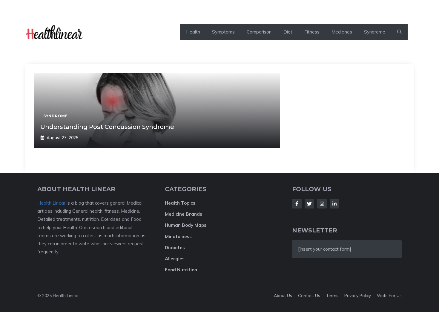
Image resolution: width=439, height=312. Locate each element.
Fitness (312, 32)
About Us (283, 295)
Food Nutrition (181, 270)
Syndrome (374, 32)
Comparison (259, 32)
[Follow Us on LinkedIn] (334, 203)
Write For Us (389, 295)
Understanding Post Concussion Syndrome (107, 126)
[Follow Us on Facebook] (297, 203)
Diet (287, 32)
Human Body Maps (185, 225)
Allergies (175, 258)
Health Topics (180, 203)
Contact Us (309, 295)
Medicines (341, 32)
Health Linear (51, 203)
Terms (332, 295)
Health (193, 32)
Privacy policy (357, 295)
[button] (399, 32)
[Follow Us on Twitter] (309, 203)
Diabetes (175, 247)
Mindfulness (178, 236)
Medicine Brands (183, 214)
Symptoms (223, 32)
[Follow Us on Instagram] (322, 203)
